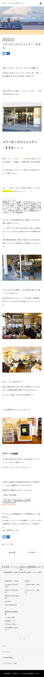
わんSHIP (8, 601)
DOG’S (27, 581)
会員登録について (10, 621)
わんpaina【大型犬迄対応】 (11, 586)
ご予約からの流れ (10, 624)
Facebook (20, 638)
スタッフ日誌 (8, 40)
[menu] (40, 3)
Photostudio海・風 (11, 605)
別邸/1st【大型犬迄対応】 (11, 591)
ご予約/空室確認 (7, 657)
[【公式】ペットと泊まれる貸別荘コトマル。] (18, 3)
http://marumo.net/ (9, 504)
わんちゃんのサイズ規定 (32, 591)
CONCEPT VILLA (12, 581)
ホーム (4, 646)
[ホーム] (3, 31)
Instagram (24, 638)
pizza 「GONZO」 (29, 91)
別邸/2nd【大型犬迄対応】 (12, 597)
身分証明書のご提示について (12, 629)
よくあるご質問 (10, 617)
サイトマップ (6, 652)
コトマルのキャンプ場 (9, 663)
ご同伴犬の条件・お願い (32, 586)
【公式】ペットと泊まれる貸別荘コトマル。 (22, 568)
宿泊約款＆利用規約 (11, 613)
